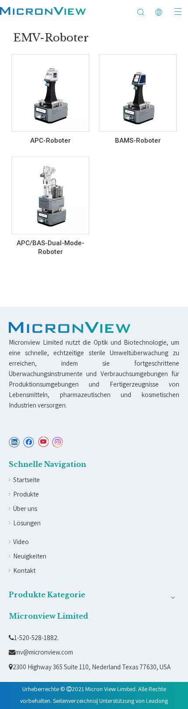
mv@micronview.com (41, 652)
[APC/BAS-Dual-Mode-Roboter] (50, 196)
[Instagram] (57, 442)
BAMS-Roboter (138, 140)
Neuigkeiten (29, 556)
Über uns (25, 508)
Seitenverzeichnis (75, 701)
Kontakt (24, 570)
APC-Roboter (50, 140)
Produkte (26, 494)
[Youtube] (43, 442)
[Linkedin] (14, 442)
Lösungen (27, 523)
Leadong (157, 701)
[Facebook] (28, 442)
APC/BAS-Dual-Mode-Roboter (50, 247)
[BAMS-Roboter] (137, 96)
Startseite (26, 480)
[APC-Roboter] (50, 94)
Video (21, 542)
